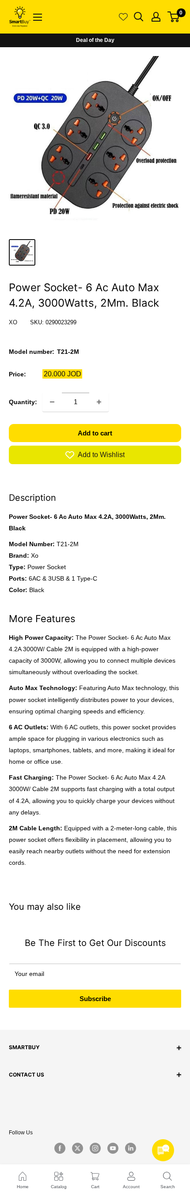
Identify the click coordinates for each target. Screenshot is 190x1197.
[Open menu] (37, 17)
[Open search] (139, 17)
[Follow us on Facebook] (59, 1148)
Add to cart (95, 433)
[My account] (156, 17)
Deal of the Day (95, 40)
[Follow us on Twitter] (77, 1148)
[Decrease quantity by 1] (52, 402)
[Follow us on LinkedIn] (130, 1148)
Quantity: (23, 401)
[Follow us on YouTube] (112, 1148)
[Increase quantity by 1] (99, 402)
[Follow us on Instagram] (95, 1148)
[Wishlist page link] (123, 16)
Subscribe (95, 998)
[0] (173, 16)
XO (13, 322)
